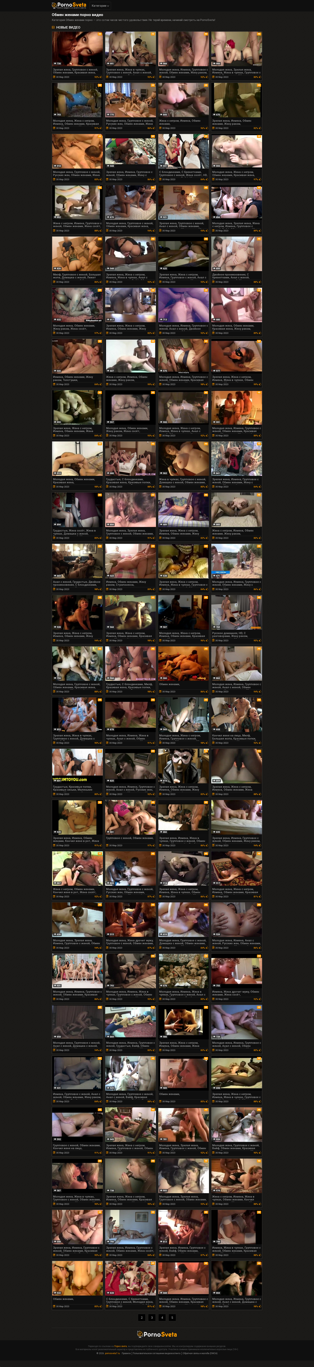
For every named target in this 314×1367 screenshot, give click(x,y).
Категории (99, 5)
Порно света (120, 1346)
